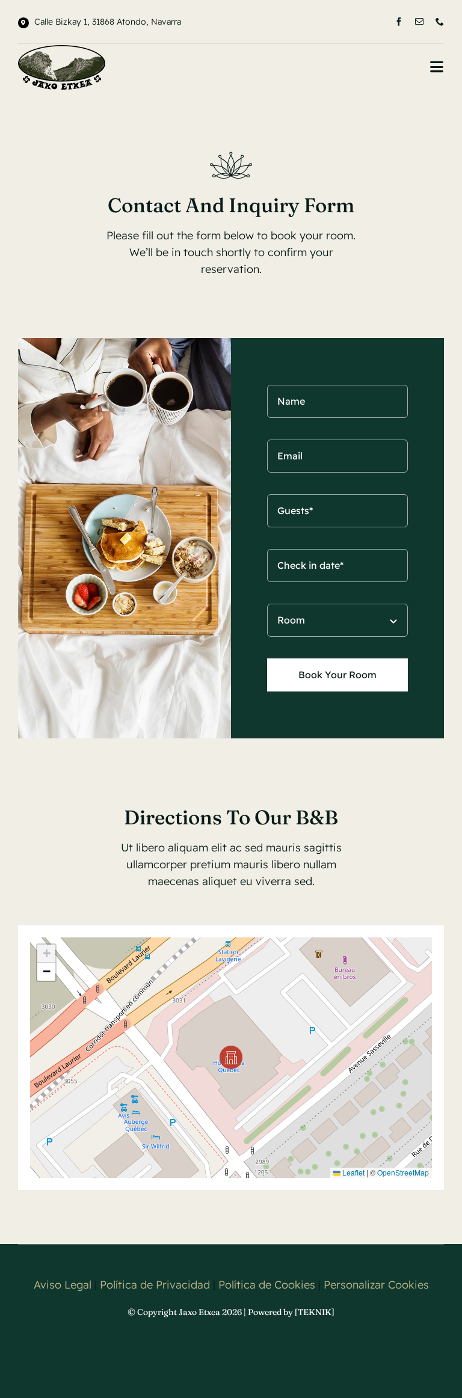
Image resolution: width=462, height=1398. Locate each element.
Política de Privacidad (155, 1285)
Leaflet (352, 1172)
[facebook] (399, 21)
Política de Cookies (266, 1285)
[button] (231, 1057)
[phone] (440, 21)
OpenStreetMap (403, 1172)
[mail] (419, 21)
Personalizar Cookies (376, 1285)
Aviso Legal (62, 1285)
